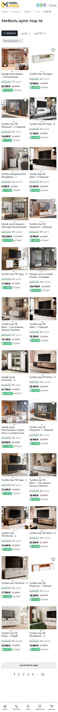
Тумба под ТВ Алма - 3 (14, 583)
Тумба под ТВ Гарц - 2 (14, 274)
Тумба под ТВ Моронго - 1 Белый (40, 584)
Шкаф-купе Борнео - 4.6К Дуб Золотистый (13, 225)
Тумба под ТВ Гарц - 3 (42, 123)
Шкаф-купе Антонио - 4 (8, 378)
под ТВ (39, 33)
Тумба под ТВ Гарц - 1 (14, 480)
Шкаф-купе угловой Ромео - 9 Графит (41, 275)
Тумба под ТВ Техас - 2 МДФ (9, 634)
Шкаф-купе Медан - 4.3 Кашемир (12, 75)
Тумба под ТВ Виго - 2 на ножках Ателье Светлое (12, 327)
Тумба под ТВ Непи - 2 (42, 533)
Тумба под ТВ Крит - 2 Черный (38, 175)
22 (42, 674)
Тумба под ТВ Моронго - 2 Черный (13, 125)
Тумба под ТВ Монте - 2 (8, 534)
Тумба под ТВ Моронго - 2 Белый (40, 225)
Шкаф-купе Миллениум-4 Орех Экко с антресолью (12, 430)
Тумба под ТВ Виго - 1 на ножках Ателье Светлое (40, 483)
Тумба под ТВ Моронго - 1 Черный (41, 429)
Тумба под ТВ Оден (40, 73)
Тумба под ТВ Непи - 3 (42, 377)
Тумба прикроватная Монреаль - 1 (13, 175)
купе (25, 33)
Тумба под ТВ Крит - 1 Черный (38, 325)
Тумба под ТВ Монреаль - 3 (37, 634)
